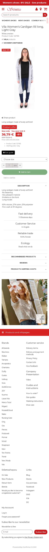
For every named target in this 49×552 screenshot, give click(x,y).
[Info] (41, 9)
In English (25, 227)
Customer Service (25, 223)
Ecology (25, 243)
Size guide (9, 153)
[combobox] (24, 15)
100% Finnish (25, 237)
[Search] (45, 15)
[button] (7, 34)
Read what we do (25, 247)
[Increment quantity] (20, 165)
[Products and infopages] (4, 9)
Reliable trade (25, 233)
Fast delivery (25, 213)
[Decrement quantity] (4, 165)
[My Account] (36, 9)
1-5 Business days (25, 217)
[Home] (14, 9)
